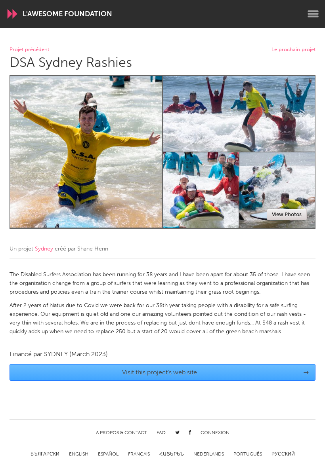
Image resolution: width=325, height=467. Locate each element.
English (78, 454)
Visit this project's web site (216, 372)
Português (247, 454)
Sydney (44, 248)
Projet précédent (29, 49)
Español (108, 454)
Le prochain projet (293, 49)
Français (139, 454)
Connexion (215, 432)
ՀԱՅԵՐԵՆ (171, 454)
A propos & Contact (121, 432)
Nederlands (208, 454)
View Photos (287, 214)
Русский (283, 454)
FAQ (161, 432)
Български (45, 454)
